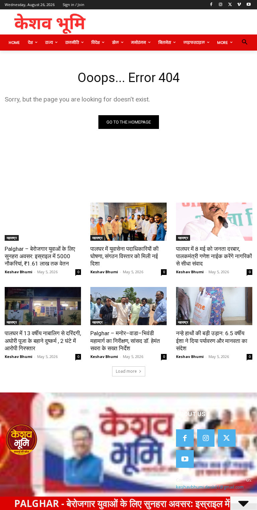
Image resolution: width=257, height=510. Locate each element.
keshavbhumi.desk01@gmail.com (210, 487)
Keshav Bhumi (18, 271)
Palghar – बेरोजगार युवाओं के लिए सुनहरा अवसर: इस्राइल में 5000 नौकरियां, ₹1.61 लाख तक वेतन (40, 256)
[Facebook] (211, 5)
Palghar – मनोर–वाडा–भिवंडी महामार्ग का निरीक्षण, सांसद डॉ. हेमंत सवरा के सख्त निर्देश (125, 340)
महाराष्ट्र (12, 237)
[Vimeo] (239, 5)
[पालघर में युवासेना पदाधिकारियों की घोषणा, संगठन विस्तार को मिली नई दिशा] (128, 222)
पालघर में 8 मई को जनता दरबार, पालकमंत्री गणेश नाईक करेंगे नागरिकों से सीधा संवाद (214, 256)
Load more (126, 371)
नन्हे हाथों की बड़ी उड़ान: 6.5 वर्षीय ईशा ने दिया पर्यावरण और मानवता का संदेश (211, 340)
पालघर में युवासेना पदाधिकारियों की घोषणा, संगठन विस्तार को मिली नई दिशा (124, 256)
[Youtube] (248, 5)
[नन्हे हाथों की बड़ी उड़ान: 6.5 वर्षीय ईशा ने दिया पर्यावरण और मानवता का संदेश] (214, 306)
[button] (244, 43)
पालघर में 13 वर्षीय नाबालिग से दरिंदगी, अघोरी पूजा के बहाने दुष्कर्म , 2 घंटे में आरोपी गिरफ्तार (43, 340)
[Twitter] (230, 5)
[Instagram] (221, 5)
